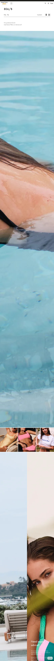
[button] (45, 3)
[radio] (46, 15)
